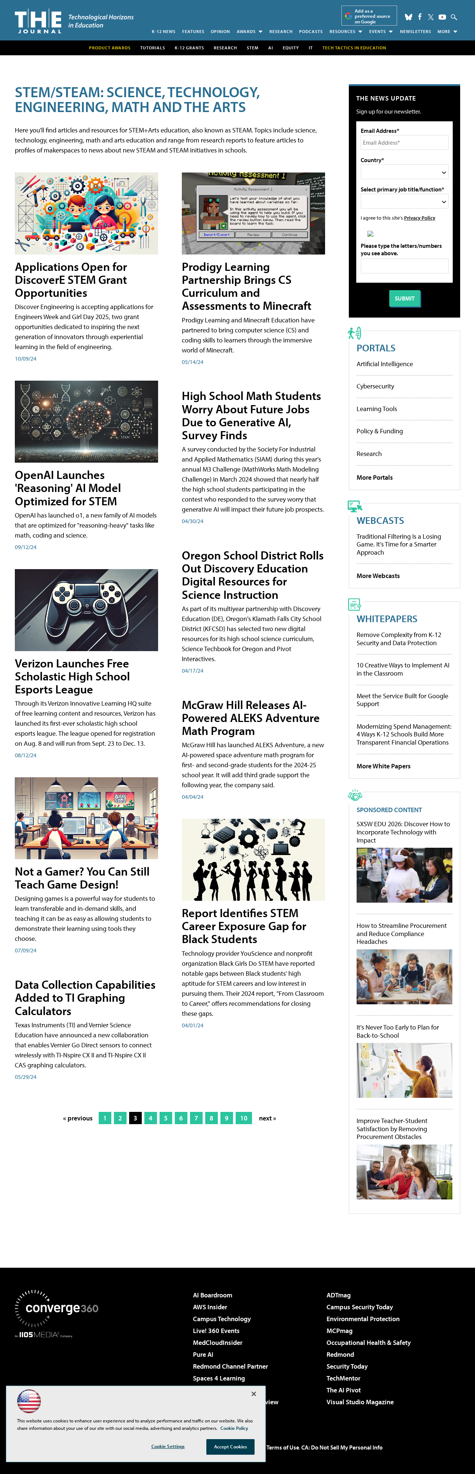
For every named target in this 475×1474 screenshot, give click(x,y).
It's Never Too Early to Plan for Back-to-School (398, 1031)
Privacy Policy (419, 217)
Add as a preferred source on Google (372, 16)
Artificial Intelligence (385, 364)
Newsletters (415, 31)
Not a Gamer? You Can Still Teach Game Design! (82, 878)
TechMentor (343, 1378)
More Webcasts (378, 575)
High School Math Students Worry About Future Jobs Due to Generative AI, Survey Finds (251, 415)
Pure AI (203, 1354)
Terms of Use (282, 1447)
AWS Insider (210, 1307)
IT (311, 47)
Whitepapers (387, 618)
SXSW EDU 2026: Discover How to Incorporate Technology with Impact (403, 832)
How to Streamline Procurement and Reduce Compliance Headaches (402, 934)
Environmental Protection (363, 1318)
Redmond (340, 1354)
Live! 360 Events (216, 1330)
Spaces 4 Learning (219, 1378)
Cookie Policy (234, 1428)
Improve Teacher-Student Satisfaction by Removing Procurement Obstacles (392, 1129)
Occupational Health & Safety (369, 1342)
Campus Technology (222, 1318)
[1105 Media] (59, 1376)
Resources (343, 31)
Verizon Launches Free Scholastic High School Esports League (72, 676)
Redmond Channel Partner (230, 1366)
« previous (78, 1118)
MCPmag (340, 1330)
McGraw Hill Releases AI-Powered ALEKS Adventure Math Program (251, 717)
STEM (253, 47)
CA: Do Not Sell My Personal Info (342, 1447)
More (444, 31)
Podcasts (311, 31)
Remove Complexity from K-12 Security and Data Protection (399, 638)
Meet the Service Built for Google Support (402, 700)
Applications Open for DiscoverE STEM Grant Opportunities (71, 279)
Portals (376, 347)
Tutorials (152, 47)
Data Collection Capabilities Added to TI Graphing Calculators (85, 997)
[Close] (254, 1394)
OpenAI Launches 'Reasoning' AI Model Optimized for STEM (68, 487)
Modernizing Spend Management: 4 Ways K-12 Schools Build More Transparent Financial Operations (404, 734)
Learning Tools (377, 408)
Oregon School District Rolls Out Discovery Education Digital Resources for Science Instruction (253, 575)
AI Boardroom (212, 1295)
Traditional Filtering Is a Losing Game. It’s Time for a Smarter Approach (399, 544)
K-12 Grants (189, 47)
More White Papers (384, 766)
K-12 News (164, 31)
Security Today (347, 1366)
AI (270, 47)
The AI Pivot (344, 1390)
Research (281, 31)
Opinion (220, 31)
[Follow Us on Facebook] (419, 16)
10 (244, 1118)
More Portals (375, 477)
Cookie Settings (168, 1446)
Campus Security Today (360, 1307)
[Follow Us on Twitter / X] (431, 17)
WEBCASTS (380, 519)
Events (377, 31)
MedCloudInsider (217, 1342)
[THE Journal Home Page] (74, 21)
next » (267, 1118)
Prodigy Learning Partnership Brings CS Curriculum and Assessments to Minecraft (246, 286)
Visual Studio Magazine (360, 1402)
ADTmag (339, 1295)
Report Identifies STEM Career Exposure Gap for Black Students (244, 925)
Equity (291, 47)
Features (193, 31)
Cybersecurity (375, 386)
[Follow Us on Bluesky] (408, 17)
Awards (246, 31)
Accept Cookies (230, 1447)
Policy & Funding (380, 431)
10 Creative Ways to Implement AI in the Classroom (403, 669)
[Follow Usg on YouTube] (442, 17)
